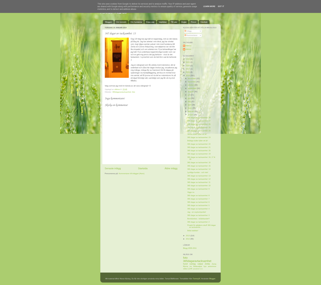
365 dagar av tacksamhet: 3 (198, 215)
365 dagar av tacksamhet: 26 (199, 124)
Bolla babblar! (192, 231)
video (185, 269)
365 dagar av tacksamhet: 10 (199, 186)
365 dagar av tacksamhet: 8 (198, 195)
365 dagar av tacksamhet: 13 (199, 176)
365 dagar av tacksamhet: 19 (199, 154)
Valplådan (163, 22)
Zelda (207, 264)
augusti (191, 92)
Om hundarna (136, 22)
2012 (188, 239)
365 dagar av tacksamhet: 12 (199, 179)
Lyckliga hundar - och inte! (197, 172)
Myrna (185, 266)
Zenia (214, 264)
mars (190, 108)
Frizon (193, 22)
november (192, 82)
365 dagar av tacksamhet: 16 (199, 162)
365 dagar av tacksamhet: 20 (199, 151)
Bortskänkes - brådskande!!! (198, 219)
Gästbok (204, 22)
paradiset (196, 269)
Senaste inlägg (113, 168)
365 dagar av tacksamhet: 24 (199, 131)
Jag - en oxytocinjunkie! (196, 212)
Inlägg (188, 31)
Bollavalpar (197, 266)
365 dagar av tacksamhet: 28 (199, 118)
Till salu (174, 22)
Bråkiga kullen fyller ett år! (197, 141)
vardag (192, 264)
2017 (188, 69)
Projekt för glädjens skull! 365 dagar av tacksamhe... (201, 226)
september (192, 88)
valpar (200, 264)
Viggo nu (190, 192)
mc (191, 266)
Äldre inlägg (171, 168)
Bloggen (108, 22)
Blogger (212, 279)
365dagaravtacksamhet (121, 92)
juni (189, 98)
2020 (188, 66)
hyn (205, 266)
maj (189, 101)
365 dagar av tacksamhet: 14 (199, 169)
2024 (188, 59)
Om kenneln (121, 22)
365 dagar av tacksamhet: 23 (199, 137)
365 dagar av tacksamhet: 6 (198, 202)
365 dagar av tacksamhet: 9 (198, 189)
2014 (188, 76)
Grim (201, 269)
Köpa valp (150, 22)
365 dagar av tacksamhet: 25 (199, 127)
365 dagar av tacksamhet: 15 (199, 166)
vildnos (188, 49)
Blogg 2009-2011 (190, 248)
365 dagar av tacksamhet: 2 (198, 222)
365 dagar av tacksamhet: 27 (199, 121)
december (192, 78)
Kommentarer (191, 35)
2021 (188, 62)
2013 (188, 236)
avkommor (212, 266)
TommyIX (196, 279)
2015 (188, 72)
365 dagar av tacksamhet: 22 (199, 144)
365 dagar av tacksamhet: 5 (198, 205)
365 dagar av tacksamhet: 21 (199, 147)
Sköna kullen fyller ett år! (197, 134)
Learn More (209, 6)
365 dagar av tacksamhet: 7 (198, 199)
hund (185, 264)
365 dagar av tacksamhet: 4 (198, 209)
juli (189, 95)
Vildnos (188, 46)
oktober (191, 85)
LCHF (190, 269)
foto (133, 92)
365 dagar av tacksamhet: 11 (198, 182)
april (190, 105)
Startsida (143, 168)
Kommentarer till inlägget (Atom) (131, 173)
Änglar (184, 22)
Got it (221, 6)
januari (191, 115)
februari (191, 111)
